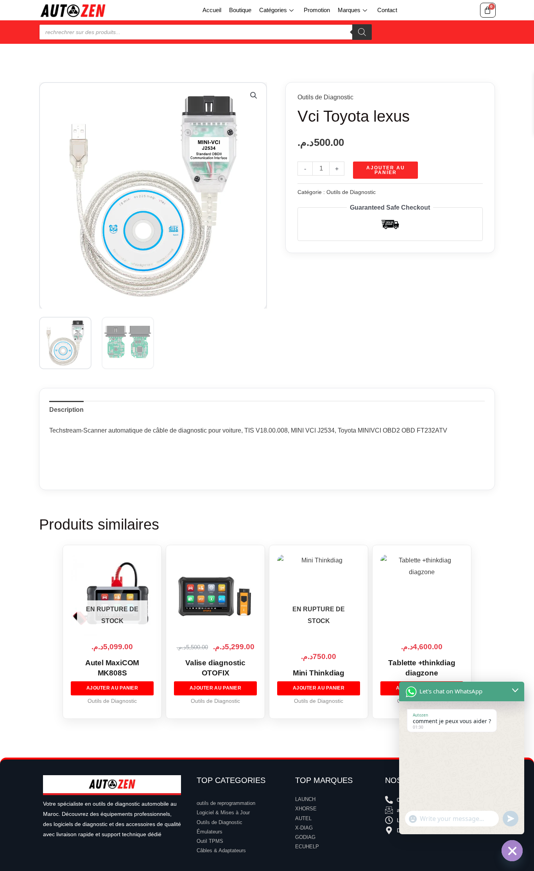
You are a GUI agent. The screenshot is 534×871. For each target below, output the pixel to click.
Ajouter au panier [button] (215, 688)
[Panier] (488, 10)
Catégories (273, 10)
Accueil (211, 10)
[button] (254, 95)
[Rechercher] (362, 32)
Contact (387, 10)
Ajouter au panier (385, 170)
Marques (349, 10)
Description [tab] (66, 409)
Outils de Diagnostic (325, 97)
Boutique (240, 10)
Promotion (317, 10)
